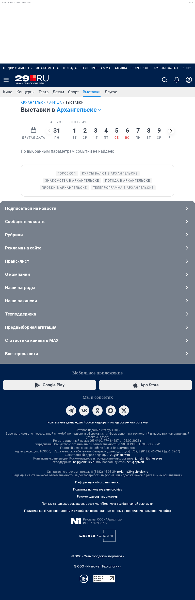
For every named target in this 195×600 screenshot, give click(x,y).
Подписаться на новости (30, 208)
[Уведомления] (177, 80)
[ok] (97, 410)
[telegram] (71, 410)
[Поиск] (164, 80)
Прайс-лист (17, 261)
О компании (17, 274)
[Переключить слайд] (49, 131)
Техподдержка (20, 314)
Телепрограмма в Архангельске (123, 188)
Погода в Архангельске (127, 180)
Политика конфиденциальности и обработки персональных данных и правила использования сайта (97, 511)
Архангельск (33, 102)
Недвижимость (17, 68)
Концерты (26, 92)
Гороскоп (141, 68)
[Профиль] (189, 80)
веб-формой (135, 462)
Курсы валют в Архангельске (110, 173)
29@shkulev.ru (120, 455)
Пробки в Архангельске (64, 188)
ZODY (187, 68)
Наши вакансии (21, 300)
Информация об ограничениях (97, 482)
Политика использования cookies (97, 489)
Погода (70, 68)
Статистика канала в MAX (32, 340)
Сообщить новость (24, 221)
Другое (111, 92)
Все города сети (21, 353)
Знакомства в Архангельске (72, 180)
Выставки (92, 92)
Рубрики (14, 234)
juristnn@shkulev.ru (148, 458)
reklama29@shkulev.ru (132, 471)
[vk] (84, 410)
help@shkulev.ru (84, 462)
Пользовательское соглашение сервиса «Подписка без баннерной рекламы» (97, 504)
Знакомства (47, 68)
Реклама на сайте (23, 247)
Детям (58, 92)
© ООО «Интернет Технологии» (97, 566)
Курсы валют (166, 68)
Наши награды (20, 287)
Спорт (73, 92)
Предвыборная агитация (31, 327)
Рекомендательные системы (97, 496)
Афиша (121, 68)
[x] (124, 410)
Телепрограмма (96, 68)
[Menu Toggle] (6, 80)
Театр (43, 92)
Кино (7, 92)
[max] (111, 410)
